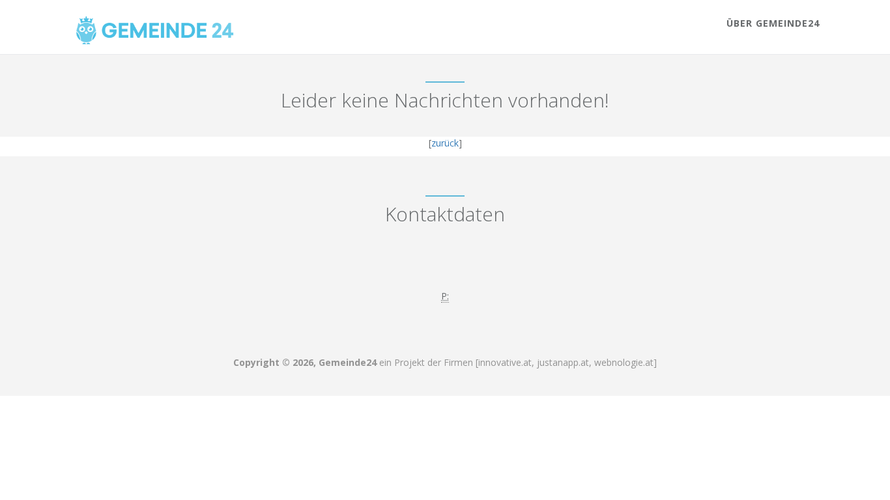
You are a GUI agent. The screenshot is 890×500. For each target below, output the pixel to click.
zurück (445, 143)
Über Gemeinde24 (773, 23)
